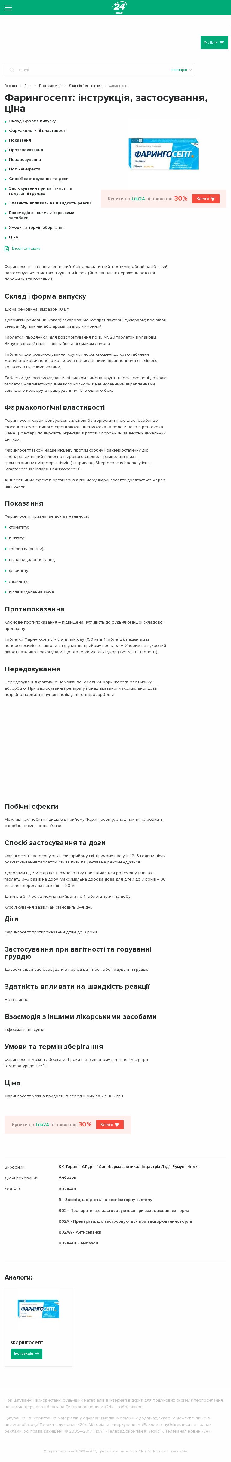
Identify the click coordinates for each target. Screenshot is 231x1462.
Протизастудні (50, 86)
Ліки (28, 86)
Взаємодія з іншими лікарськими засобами (41, 215)
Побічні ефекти (24, 169)
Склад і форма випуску (32, 121)
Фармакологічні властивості (37, 130)
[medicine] (119, 7)
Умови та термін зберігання (37, 227)
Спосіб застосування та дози (39, 178)
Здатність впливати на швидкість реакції (50, 203)
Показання (20, 140)
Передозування (25, 159)
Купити (202, 198)
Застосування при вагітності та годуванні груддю (40, 191)
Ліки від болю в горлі (85, 86)
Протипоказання (26, 149)
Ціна (13, 237)
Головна (11, 86)
